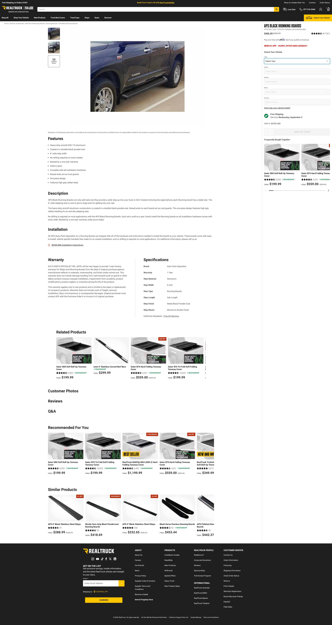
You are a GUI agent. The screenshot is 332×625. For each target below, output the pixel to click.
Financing (227, 565)
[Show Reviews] (320, 33)
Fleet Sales (228, 607)
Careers (138, 560)
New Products (39, 18)
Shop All (5, 18)
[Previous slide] (265, 190)
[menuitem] (5, 18)
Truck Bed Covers (58, 18)
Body (266, 88)
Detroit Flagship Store (144, 600)
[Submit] (122, 583)
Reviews (197, 565)
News (137, 570)
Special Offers (170, 576)
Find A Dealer (229, 586)
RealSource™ (199, 555)
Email (85, 578)
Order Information (231, 560)
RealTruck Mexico (201, 598)
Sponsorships (199, 570)
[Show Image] (54, 34)
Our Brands (139, 565)
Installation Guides (171, 555)
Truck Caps (74, 18)
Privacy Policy (140, 576)
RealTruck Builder (167, 3)
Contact (312, 3)
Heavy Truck (169, 581)
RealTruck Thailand (201, 603)
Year (265, 57)
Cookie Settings (195, 617)
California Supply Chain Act (178, 617)
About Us (138, 555)
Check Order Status (231, 576)
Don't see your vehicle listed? (277, 108)
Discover (108, 18)
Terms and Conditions (211, 617)
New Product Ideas (172, 586)
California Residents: (161, 316)
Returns (227, 581)
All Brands (168, 570)
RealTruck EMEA (200, 593)
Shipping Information (232, 570)
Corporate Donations (202, 560)
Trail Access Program (202, 576)
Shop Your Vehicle (21, 18)
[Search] (276, 9)
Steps (87, 18)
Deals (97, 18)
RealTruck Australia (202, 588)
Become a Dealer (141, 594)
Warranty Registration (232, 591)
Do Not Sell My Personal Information (154, 617)
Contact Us (228, 555)
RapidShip (168, 560)
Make (266, 67)
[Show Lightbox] (137, 76)
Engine (266, 98)
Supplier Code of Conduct (145, 581)
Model (266, 77)
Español (227, 602)
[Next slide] (328, 190)
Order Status (325, 3)
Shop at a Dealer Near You (294, 3)
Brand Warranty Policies (233, 596)
